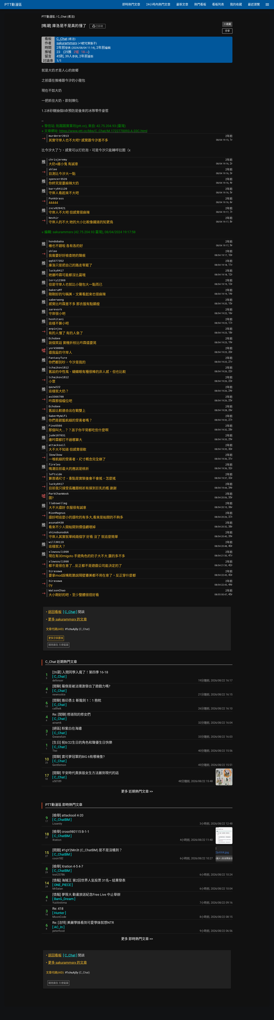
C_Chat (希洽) (66, 16)
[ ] (59, 676)
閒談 (65, 612)
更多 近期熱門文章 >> (137, 791)
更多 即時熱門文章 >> (137, 939)
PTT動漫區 (48, 16)
